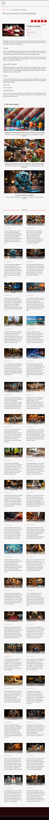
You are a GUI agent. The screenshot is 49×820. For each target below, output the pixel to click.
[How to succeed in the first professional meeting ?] (13, 648)
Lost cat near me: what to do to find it (35, 487)
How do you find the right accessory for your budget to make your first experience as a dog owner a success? (13, 587)
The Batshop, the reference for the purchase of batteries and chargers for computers (35, 685)
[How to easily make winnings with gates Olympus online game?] (35, 254)
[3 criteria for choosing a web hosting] (35, 387)
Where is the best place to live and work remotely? (35, 290)
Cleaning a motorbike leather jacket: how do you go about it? (13, 717)
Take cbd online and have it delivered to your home (13, 455)
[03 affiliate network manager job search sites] (13, 549)
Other (8, 9)
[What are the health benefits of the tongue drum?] (35, 419)
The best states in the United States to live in (13, 519)
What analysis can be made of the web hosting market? (35, 356)
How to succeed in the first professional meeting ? (13, 651)
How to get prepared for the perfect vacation (13, 683)
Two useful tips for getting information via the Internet (13, 488)
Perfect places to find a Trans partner (13, 782)
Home (3, 9)
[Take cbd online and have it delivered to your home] (13, 452)
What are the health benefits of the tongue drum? (35, 422)
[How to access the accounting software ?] (35, 616)
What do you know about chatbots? (35, 585)
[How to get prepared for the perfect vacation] (13, 680)
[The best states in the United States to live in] (13, 517)
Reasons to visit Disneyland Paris (13, 323)
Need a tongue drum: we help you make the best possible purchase (13, 422)
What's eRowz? (13, 750)
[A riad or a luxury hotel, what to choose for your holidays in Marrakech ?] (13, 353)
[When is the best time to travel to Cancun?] (35, 321)
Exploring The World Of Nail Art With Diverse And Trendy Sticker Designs (24, 132)
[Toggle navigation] (3, 3)
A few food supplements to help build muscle (36, 750)
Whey (28, 35)
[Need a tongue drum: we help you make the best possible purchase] (13, 419)
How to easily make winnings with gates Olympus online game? (35, 257)
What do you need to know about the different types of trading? (35, 717)
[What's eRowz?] (13, 748)
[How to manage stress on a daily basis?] (35, 648)
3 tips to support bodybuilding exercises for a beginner (13, 619)
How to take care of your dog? (35, 551)
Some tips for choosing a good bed (35, 455)
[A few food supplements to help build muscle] (35, 748)
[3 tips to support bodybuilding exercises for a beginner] (13, 616)
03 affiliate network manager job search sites (13, 551)
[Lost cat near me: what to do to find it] (35, 485)
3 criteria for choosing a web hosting (36, 389)
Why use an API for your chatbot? (24, 195)
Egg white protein (31, 32)
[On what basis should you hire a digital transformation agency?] (13, 387)
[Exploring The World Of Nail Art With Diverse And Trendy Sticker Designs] (24, 119)
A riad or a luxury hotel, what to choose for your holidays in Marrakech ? (13, 356)
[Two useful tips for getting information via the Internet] (13, 485)
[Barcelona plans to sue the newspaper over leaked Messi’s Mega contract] (35, 780)
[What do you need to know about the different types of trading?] (35, 714)
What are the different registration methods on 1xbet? (13, 290)
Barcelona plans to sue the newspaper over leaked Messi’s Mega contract (35, 784)
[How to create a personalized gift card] (35, 517)
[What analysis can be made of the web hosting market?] (35, 353)
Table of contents (34, 26)
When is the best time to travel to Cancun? (36, 323)
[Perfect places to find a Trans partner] (13, 780)
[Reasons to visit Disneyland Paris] (13, 321)
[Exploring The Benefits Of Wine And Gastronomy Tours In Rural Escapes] (24, 150)
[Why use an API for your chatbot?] (24, 181)
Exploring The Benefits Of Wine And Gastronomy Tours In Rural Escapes (24, 164)
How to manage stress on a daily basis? (35, 651)
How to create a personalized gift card (35, 519)
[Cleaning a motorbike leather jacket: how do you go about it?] (13, 714)
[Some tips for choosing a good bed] (35, 452)
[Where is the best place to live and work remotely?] (35, 287)
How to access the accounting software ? (35, 619)
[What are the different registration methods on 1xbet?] (13, 287)
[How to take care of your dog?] (35, 549)
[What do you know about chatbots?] (35, 582)
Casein (28, 29)
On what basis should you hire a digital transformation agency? (13, 390)
